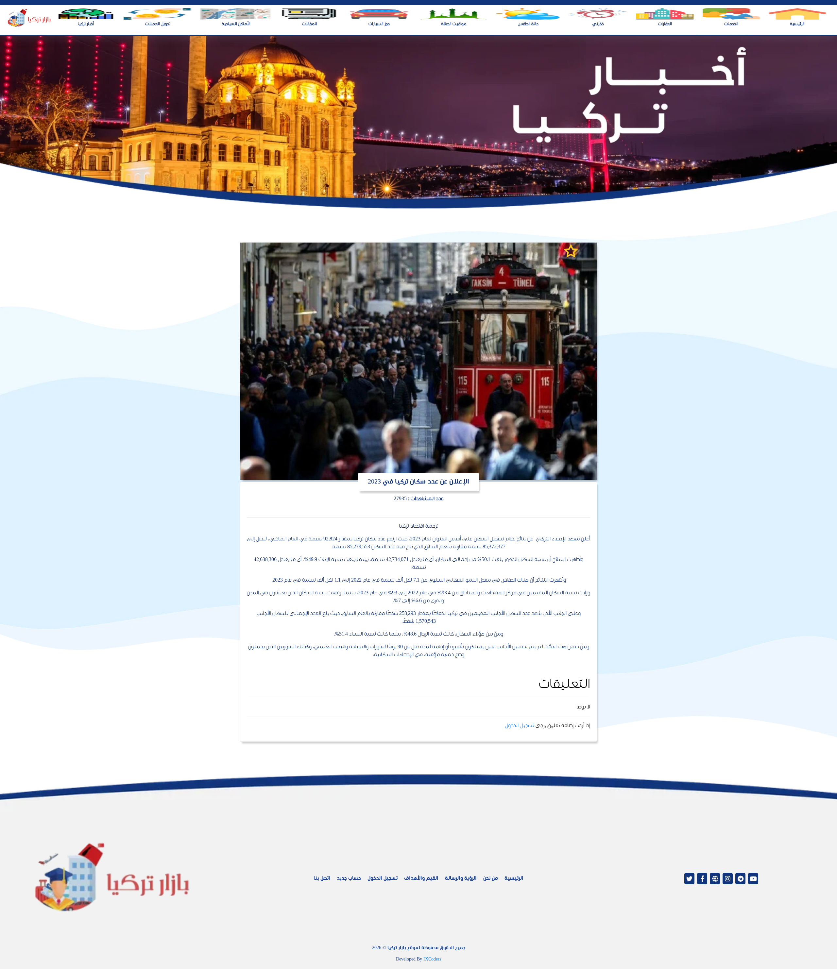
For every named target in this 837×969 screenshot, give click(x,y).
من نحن (490, 879)
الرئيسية (513, 879)
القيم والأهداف (421, 879)
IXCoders (432, 959)
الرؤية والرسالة (461, 879)
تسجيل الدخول (519, 726)
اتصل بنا (322, 879)
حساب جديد (349, 879)
